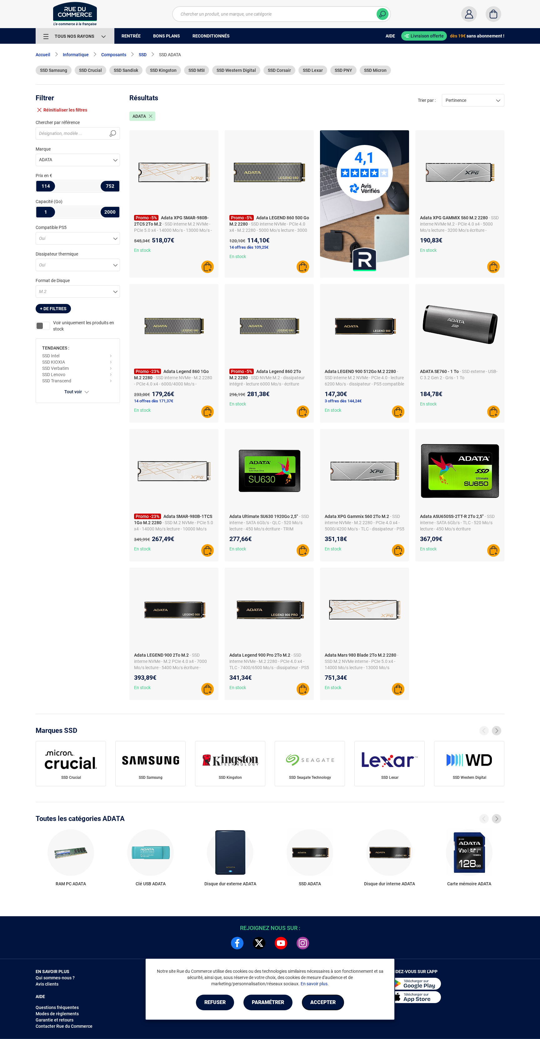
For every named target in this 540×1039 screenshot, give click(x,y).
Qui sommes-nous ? (55, 977)
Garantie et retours (54, 1019)
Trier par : (427, 100)
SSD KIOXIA (53, 362)
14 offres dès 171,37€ (153, 401)
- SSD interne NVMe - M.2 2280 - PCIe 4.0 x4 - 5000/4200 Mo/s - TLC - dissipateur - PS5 (364, 522)
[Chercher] (382, 14)
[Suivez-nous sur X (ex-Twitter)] (259, 943)
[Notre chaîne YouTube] (281, 943)
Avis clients (47, 984)
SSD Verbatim (55, 368)
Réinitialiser (65, 109)
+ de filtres (53, 308)
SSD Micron (375, 70)
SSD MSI (196, 70)
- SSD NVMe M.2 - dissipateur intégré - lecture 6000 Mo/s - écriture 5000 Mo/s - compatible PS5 (267, 384)
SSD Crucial (90, 70)
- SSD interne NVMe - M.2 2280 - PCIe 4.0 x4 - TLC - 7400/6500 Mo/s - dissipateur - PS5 (269, 661)
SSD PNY (343, 70)
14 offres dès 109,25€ (248, 247)
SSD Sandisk (126, 70)
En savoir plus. (315, 983)
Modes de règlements (57, 1013)
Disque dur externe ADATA (230, 883)
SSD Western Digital (236, 70)
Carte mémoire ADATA (469, 883)
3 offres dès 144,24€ (343, 401)
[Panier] (493, 14)
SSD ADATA (310, 883)
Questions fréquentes (57, 1007)
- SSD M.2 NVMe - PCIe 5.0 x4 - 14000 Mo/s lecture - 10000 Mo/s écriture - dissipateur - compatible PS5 (173, 529)
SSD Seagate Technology (310, 777)
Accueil (43, 54)
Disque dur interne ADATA (389, 883)
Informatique (76, 54)
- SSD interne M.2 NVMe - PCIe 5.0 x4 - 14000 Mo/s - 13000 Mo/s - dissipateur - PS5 (173, 230)
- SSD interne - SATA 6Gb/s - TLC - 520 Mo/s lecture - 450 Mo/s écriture (457, 522)
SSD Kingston (163, 70)
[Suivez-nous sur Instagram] (303, 943)
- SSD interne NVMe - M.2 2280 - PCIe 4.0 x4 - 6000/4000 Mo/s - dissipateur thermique (173, 384)
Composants (113, 54)
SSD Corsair (279, 70)
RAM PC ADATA (71, 883)
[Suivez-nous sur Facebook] (237, 943)
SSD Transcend (56, 380)
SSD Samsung (53, 70)
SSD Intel (50, 355)
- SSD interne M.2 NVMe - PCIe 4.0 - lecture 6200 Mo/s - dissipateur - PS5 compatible (364, 377)
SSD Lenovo (53, 374)
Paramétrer (268, 1002)
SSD (143, 54)
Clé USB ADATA (151, 883)
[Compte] (469, 14)
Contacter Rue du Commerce (64, 1026)
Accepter (323, 1002)
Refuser (215, 1002)
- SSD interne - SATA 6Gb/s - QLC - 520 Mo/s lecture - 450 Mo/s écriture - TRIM (269, 522)
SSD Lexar (313, 70)
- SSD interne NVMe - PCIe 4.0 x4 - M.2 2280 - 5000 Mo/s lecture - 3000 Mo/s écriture (268, 230)
